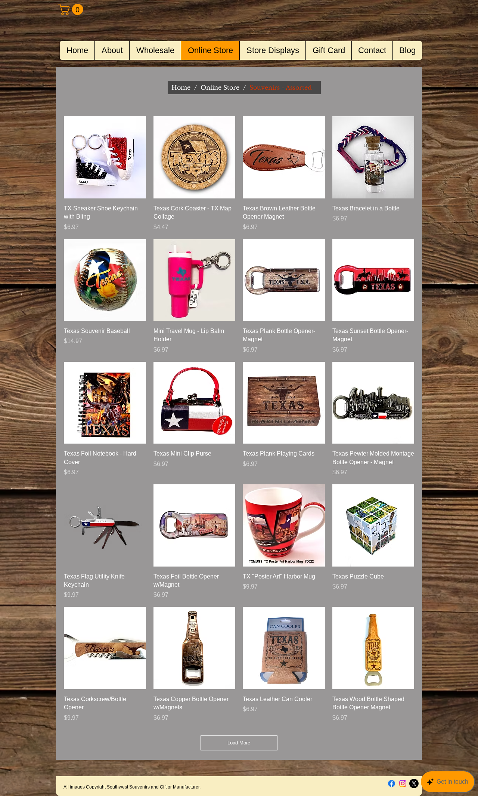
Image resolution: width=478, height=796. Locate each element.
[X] (414, 783)
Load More (238, 743)
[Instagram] (402, 783)
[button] (72, 9)
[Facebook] (391, 783)
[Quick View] (105, 157)
